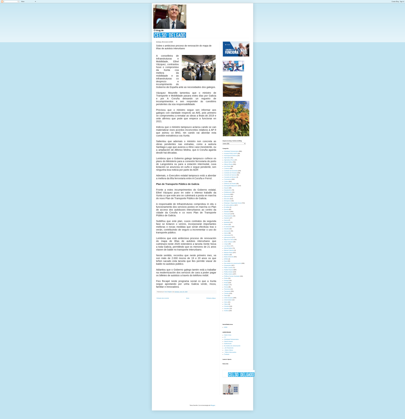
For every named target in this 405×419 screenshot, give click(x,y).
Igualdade (227, 222)
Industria (226, 229)
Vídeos (226, 304)
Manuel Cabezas (229, 250)
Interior (226, 233)
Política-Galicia (228, 274)
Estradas (226, 211)
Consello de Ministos (230, 177)
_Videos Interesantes (230, 352)
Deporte (226, 188)
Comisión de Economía (231, 170)
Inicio (187, 298)
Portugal (226, 280)
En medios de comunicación (232, 346)
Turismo (226, 293)
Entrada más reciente (163, 298)
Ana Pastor (227, 166)
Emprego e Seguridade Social (232, 203)
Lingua (226, 244)
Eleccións (227, 198)
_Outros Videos (228, 350)
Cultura (226, 181)
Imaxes (226, 224)
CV (225, 337)
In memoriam (228, 226)
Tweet (225, 295)
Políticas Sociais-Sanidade (232, 276)
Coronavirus (227, 179)
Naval (225, 261)
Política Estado (228, 272)
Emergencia (227, 201)
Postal (226, 282)
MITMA (226, 259)
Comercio (227, 168)
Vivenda (226, 306)
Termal (226, 287)
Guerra (226, 220)
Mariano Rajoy (228, 252)
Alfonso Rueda (228, 164)
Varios (226, 302)
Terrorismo (227, 289)
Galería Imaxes (228, 341)
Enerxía (226, 209)
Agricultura (227, 157)
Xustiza (226, 310)
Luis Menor (227, 246)
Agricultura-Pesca (229, 160)
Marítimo (226, 254)
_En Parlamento (228, 348)
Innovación (227, 231)
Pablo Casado (228, 267)
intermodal (227, 235)
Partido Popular (228, 270)
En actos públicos (229, 205)
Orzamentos (227, 265)
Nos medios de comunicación (232, 263)
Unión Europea (228, 298)
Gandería (227, 218)
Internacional (228, 237)
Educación (227, 196)
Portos (226, 278)
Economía (227, 194)
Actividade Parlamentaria (231, 151)
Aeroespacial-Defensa (230, 155)
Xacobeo (226, 308)
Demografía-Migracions (231, 185)
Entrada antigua (211, 298)
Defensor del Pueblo (230, 183)
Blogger (213, 405)
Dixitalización (228, 192)
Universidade (228, 300)
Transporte (227, 291)
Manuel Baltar (228, 248)
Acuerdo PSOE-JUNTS (230, 153)
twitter (225, 327)
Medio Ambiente (228, 257)
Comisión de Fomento (230, 173)
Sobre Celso (227, 335)
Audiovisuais (228, 343)
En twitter (226, 207)
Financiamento (228, 216)
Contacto (226, 354)
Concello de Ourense (230, 175)
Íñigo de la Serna (229, 239)
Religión (226, 285)
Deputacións (227, 190)
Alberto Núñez (228, 162)
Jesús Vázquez (228, 242)
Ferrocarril (227, 214)
